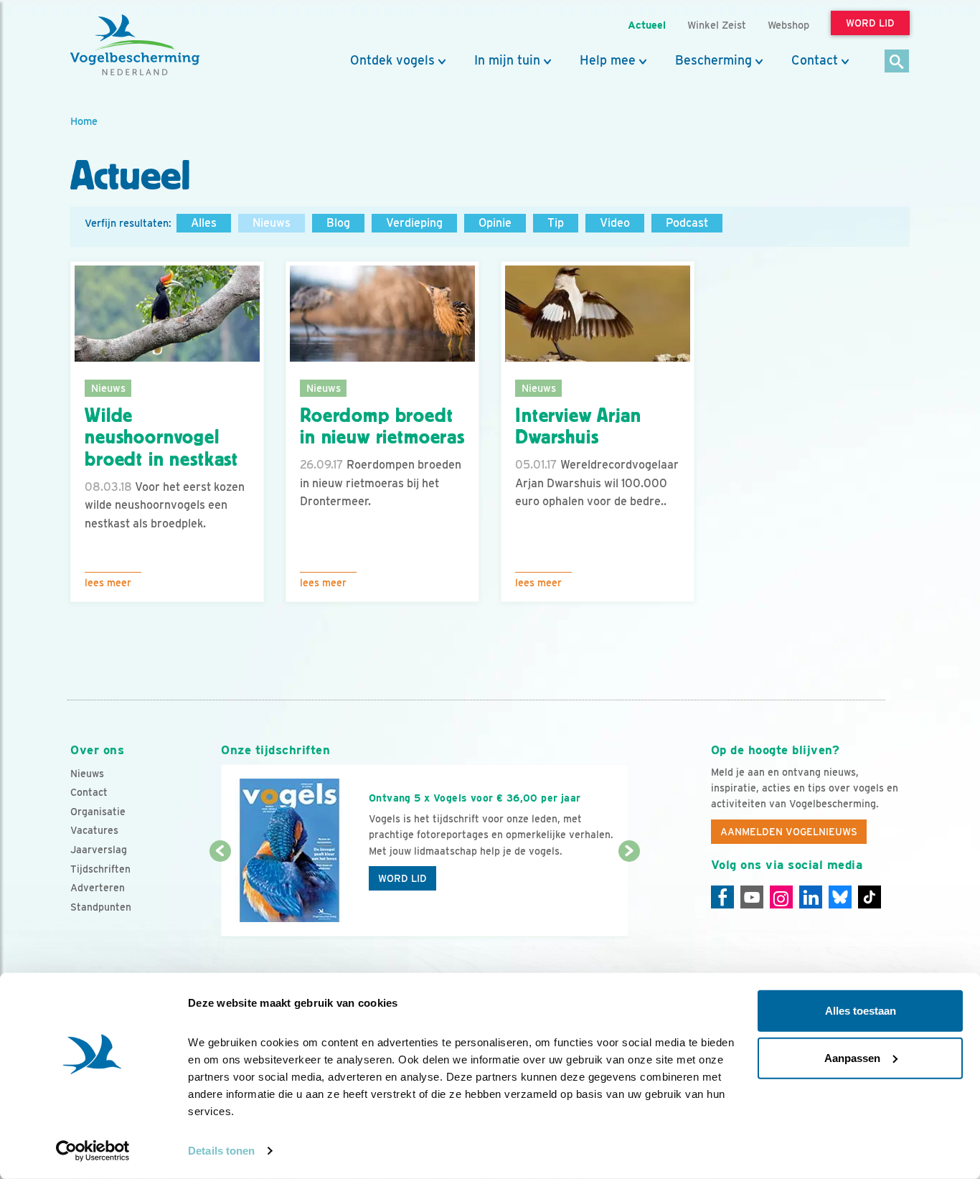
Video (615, 223)
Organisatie (98, 811)
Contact (814, 60)
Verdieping (414, 223)
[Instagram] (781, 897)
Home (84, 121)
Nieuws (272, 223)
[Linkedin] (810, 897)
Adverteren (97, 887)
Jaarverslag (98, 849)
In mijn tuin (507, 60)
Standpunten (100, 907)
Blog (338, 223)
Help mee (608, 60)
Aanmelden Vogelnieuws (788, 831)
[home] (134, 45)
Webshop (788, 25)
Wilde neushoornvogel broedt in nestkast (161, 438)
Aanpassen (852, 1057)
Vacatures (94, 830)
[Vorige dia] (219, 895)
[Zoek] (897, 62)
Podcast (687, 223)
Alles (204, 223)
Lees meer (108, 582)
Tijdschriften (100, 869)
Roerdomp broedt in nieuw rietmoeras (382, 426)
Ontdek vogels (392, 60)
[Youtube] (751, 897)
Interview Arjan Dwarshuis (578, 426)
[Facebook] (722, 897)
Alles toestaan (860, 1011)
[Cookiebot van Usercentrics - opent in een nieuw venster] (93, 1151)
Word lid (402, 878)
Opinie (495, 223)
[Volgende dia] (628, 895)
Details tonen (221, 1151)
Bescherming (713, 60)
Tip (555, 223)
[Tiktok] (869, 897)
